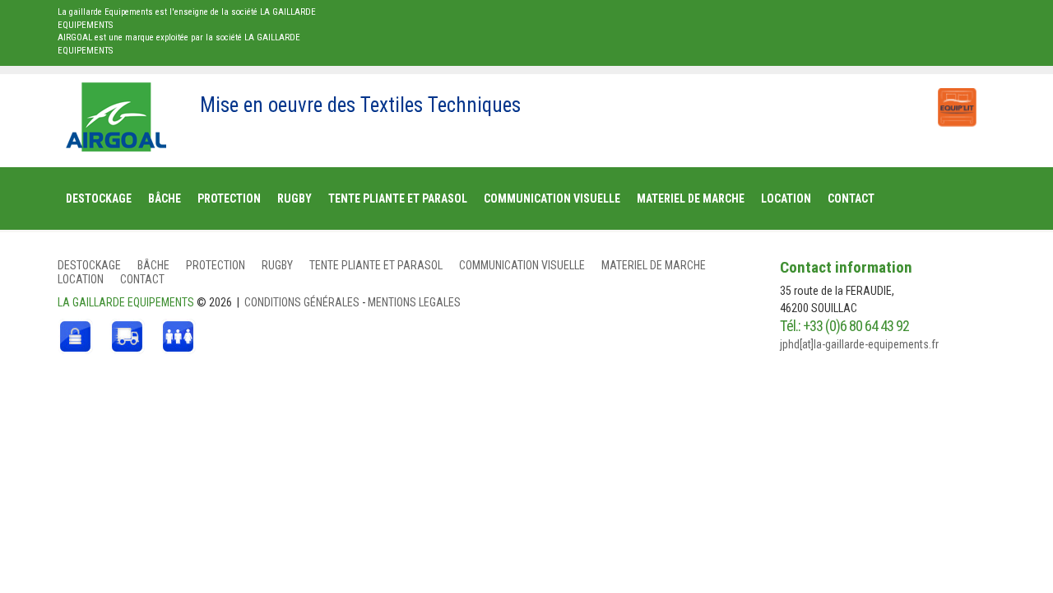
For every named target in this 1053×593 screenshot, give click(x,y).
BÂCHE (153, 265)
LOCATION (81, 279)
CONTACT (142, 279)
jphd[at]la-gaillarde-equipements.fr (859, 344)
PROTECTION (215, 265)
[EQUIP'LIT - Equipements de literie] (955, 98)
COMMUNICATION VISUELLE (522, 265)
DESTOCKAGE (89, 265)
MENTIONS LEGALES (414, 302)
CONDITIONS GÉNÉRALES (303, 302)
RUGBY (277, 265)
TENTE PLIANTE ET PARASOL (376, 265)
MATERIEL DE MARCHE (653, 265)
